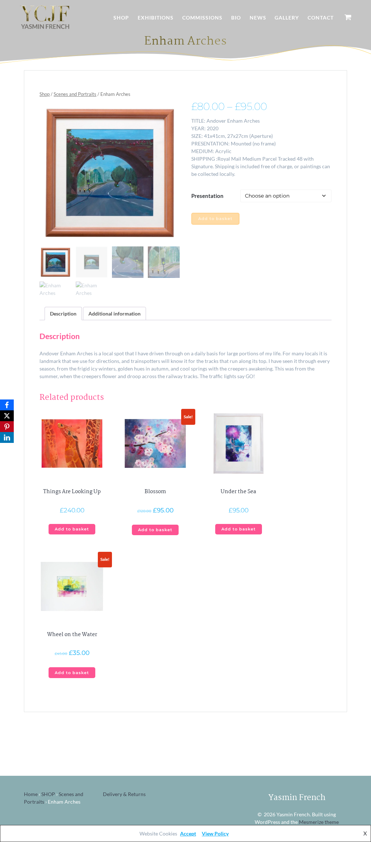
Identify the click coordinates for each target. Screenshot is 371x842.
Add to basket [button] (72, 529)
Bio (236, 17)
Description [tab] (63, 313)
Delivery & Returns (124, 794)
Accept (188, 833)
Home (31, 794)
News (258, 17)
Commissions (202, 17)
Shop (121, 17)
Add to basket (215, 218)
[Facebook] (7, 404)
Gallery (287, 17)
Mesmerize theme (319, 822)
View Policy (215, 833)
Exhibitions (156, 17)
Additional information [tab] (114, 313)
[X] (7, 415)
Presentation (207, 195)
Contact (321, 17)
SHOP (48, 794)
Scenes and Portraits (75, 94)
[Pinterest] (7, 426)
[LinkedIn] (7, 437)
